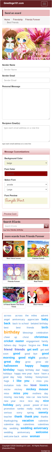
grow (27, 361)
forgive (22, 345)
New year (10, 401)
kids (18, 385)
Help (19, 377)
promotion (9, 408)
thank (18, 416)
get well (32, 349)
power (27, 405)
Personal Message (11, 86)
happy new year (23, 373)
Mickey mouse (37, 389)
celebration (42, 332)
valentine (43, 420)
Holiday (28, 377)
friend (8, 349)
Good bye (31, 353)
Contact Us (45, 451)
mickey (18, 389)
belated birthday (39, 323)
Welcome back (11, 436)
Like (26, 385)
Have (36, 373)
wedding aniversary (34, 428)
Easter (19, 341)
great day (12, 361)
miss (6, 393)
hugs (6, 381)
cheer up (10, 337)
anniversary (18, 319)
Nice (22, 401)
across (7, 315)
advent (44, 315)
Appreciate (33, 319)
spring (30, 412)
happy (29, 365)
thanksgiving (10, 420)
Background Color (13, 158)
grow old (42, 361)
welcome (42, 432)
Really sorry (41, 408)
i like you (21, 380)
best (6, 327)
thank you (32, 416)
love (8, 230)
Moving (8, 397)
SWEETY (43, 412)
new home (42, 397)
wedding (14, 428)
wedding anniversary (17, 432)
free (45, 345)
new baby (19, 397)
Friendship (18, 19)
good (16, 353)
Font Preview (10, 195)
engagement (32, 341)
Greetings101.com (14, 3)
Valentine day (12, 424)
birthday (20, 230)
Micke (7, 389)
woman (35, 436)
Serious (8, 412)
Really (30, 408)
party (18, 405)
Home (7, 19)
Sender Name (8, 64)
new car (30, 397)
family (45, 341)
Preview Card (10, 213)
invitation (9, 385)
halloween (11, 365)
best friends (25, 327)
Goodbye (43, 357)
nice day (33, 401)
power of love (40, 405)
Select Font (10, 179)
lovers (44, 385)
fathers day (10, 345)
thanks (44, 416)
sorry (19, 412)
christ (26, 337)
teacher (8, 416)
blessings (28, 332)
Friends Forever (32, 19)
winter (24, 436)
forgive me (34, 345)
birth (45, 327)
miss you (20, 393)
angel (7, 319)
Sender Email (8, 75)
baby (44, 319)
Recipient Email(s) (11, 123)
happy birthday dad (28, 370)
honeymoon (42, 377)
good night (26, 357)
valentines (28, 424)
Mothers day (40, 393)
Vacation (28, 420)
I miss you (40, 381)
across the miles (26, 315)
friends (13, 230)
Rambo (20, 408)
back (7, 323)
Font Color (9, 169)
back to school (21, 323)
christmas (41, 337)
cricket (8, 341)
